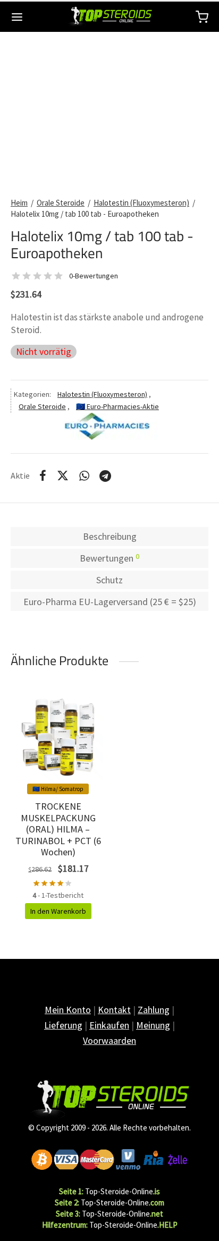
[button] (58, 911)
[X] (63, 475)
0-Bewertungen (93, 275)
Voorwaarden (109, 1040)
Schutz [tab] (109, 580)
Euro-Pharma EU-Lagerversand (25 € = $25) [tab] (109, 602)
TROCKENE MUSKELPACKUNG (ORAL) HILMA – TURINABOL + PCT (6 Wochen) (58, 829)
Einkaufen (109, 1025)
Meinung (153, 1025)
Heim (19, 203)
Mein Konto (68, 1010)
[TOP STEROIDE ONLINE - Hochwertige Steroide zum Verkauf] (109, 1099)
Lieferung (63, 1025)
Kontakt (114, 1010)
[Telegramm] (105, 475)
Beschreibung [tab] (110, 536)
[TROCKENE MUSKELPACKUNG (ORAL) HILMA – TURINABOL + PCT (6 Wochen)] (58, 738)
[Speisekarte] (17, 17)
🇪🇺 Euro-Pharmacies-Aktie (117, 406)
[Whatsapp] (84, 475)
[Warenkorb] (202, 17)
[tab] (109, 558)
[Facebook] (43, 475)
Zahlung (154, 1010)
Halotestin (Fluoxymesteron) (141, 203)
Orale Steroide (61, 203)
